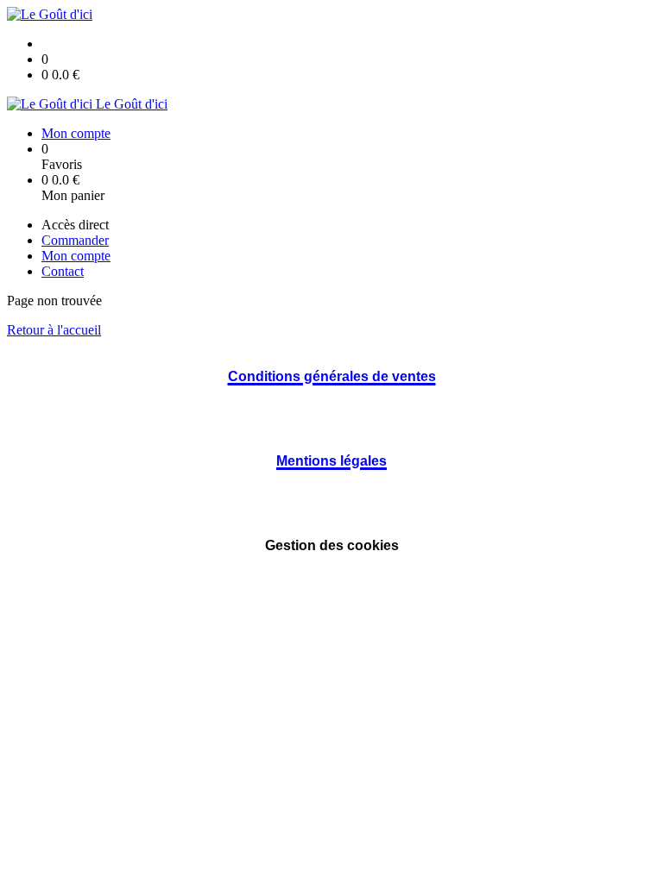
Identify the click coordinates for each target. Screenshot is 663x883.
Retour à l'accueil (54, 330)
